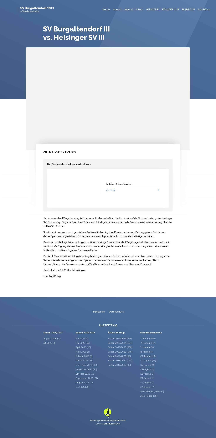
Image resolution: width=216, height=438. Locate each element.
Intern (139, 9)
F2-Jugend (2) (147, 382)
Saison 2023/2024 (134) (120, 342)
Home (106, 9)
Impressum (98, 311)
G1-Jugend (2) (147, 387)
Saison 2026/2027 (52, 332)
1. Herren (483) (148, 338)
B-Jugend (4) (146, 351)
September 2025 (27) (87, 378)
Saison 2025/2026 (85, 332)
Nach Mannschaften (151, 332)
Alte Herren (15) (148, 395)
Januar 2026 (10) (84, 360)
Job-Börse (204, 9)
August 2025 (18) (85, 382)
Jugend (128, 9)
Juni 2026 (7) (82, 338)
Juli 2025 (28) (82, 387)
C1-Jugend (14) (148, 356)
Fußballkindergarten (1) (152, 391)
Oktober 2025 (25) (85, 373)
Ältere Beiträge (116, 332)
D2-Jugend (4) (147, 365)
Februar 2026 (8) (84, 356)
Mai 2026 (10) (83, 342)
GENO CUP (152, 9)
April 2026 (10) (83, 347)
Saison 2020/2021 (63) (119, 356)
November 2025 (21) (86, 369)
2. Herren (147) (148, 342)
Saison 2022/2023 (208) (120, 347)
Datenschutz (116, 311)
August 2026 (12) (52, 338)
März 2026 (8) (83, 351)
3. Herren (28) (147, 347)
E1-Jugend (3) (147, 369)
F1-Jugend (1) (147, 378)
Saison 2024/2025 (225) (120, 338)
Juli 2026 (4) (49, 342)
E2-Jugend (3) (147, 373)
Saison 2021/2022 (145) (120, 351)
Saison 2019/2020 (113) (120, 360)
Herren (117, 9)
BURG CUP (188, 9)
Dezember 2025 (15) (86, 365)
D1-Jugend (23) (148, 360)
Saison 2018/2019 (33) (119, 365)
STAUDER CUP (170, 9)
